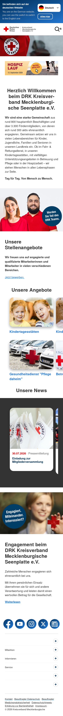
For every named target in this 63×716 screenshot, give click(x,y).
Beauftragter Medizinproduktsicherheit (29, 700)
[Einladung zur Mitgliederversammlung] (31, 428)
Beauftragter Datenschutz (27, 698)
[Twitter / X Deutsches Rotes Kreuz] (43, 624)
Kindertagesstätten (24, 331)
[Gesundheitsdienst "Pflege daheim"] (31, 354)
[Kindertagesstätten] (31, 312)
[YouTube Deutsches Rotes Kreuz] (20, 624)
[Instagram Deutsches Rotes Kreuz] (31, 624)
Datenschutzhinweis (42, 702)
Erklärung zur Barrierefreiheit (19, 705)
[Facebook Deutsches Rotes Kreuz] (8, 624)
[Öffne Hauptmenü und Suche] (58, 29)
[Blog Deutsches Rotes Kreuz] (55, 624)
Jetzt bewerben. (14, 277)
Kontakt (9, 698)
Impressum (41, 705)
